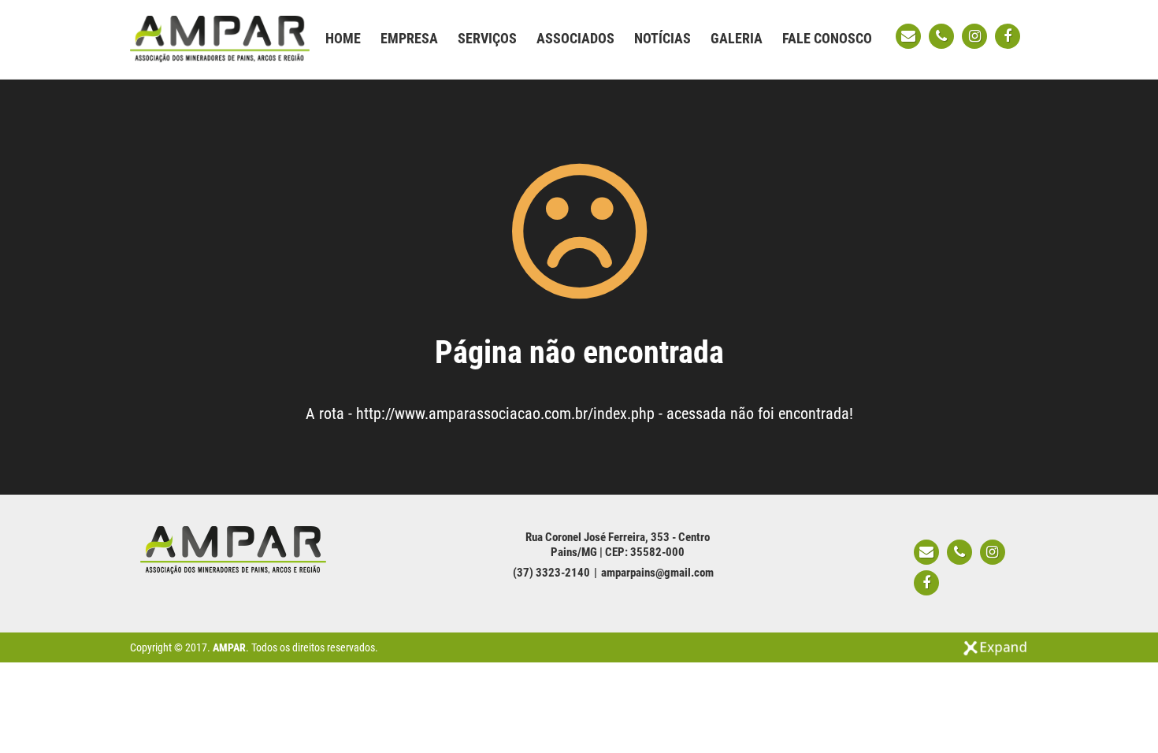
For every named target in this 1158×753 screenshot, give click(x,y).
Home (343, 38)
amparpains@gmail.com (657, 573)
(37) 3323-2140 (551, 573)
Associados (575, 38)
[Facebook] (1007, 36)
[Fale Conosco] (908, 36)
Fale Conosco (827, 38)
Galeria (737, 38)
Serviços (487, 38)
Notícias (662, 38)
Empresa (409, 38)
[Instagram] (974, 36)
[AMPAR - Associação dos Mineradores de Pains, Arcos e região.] (220, 38)
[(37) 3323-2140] (941, 36)
